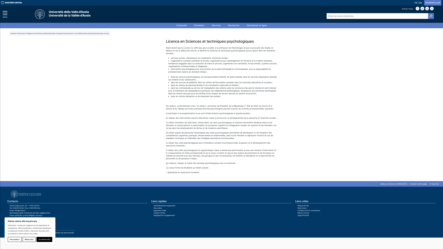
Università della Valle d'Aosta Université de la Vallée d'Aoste (70, 13)
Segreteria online (160, 210)
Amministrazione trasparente (164, 206)
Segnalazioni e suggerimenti (164, 215)
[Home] (40, 14)
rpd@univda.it (45, 213)
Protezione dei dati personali (63, 233)
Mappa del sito (303, 206)
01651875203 (34, 208)
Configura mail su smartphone (309, 210)
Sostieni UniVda (159, 213)
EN (420, 2)
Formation (199, 25)
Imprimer (435, 184)
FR (416, 2)
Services (216, 25)
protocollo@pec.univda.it (32, 215)
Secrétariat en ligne (257, 25)
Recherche (233, 25)
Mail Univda (302, 208)
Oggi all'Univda (303, 215)
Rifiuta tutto (29, 239)
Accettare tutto (44, 239)
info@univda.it (20, 210)
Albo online (158, 208)
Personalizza (14, 239)
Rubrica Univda (303, 213)
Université (181, 25)
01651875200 (18, 208)
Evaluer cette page (418, 184)
